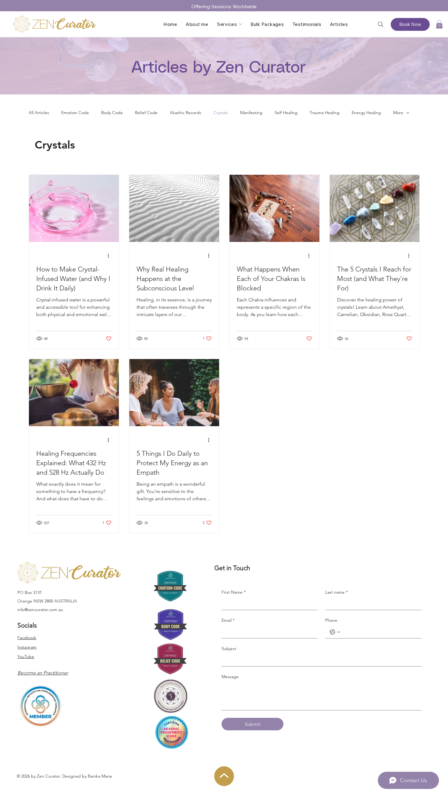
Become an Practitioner (42, 673)
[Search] (380, 24)
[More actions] (110, 255)
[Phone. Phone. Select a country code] (335, 632)
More (398, 112)
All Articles (39, 112)
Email (228, 620)
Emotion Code (75, 112)
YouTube (25, 656)
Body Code (112, 112)
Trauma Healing (325, 112)
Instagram (27, 647)
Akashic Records (185, 112)
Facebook (26, 637)
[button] (439, 24)
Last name (336, 592)
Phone (331, 620)
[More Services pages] (240, 24)
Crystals (220, 112)
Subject (229, 648)
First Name (234, 592)
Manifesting (251, 112)
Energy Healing (366, 112)
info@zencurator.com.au (40, 609)
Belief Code (146, 112)
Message (230, 676)
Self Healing (286, 112)
